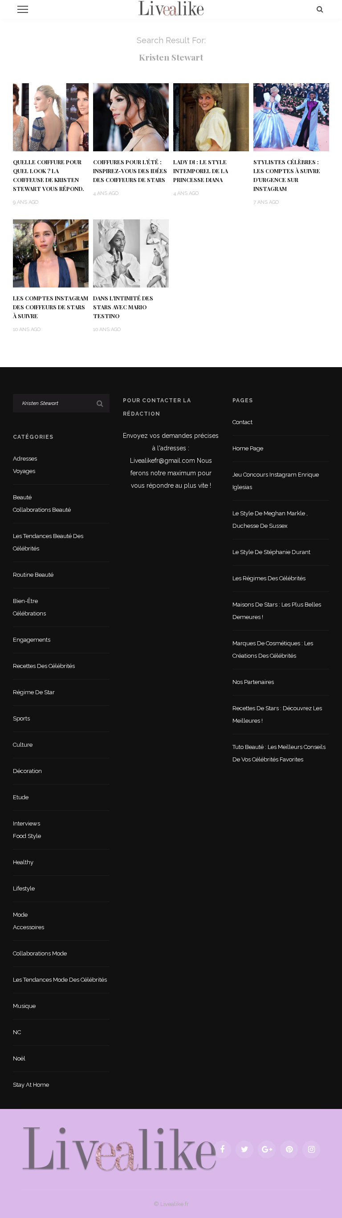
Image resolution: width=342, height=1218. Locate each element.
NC (17, 1032)
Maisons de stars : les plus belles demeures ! (276, 610)
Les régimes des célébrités (268, 578)
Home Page (247, 448)
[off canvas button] (22, 9)
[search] (320, 9)
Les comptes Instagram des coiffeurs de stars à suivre (50, 307)
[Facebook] (222, 1149)
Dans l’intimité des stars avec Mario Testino (123, 307)
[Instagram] (311, 1149)
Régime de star (34, 692)
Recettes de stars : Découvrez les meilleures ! (277, 714)
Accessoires (28, 927)
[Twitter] (244, 1149)
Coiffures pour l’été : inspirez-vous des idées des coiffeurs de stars (130, 170)
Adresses (25, 458)
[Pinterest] (289, 1149)
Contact (242, 422)
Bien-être (25, 601)
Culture (23, 744)
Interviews (26, 823)
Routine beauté (33, 574)
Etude (20, 797)
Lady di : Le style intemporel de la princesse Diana (200, 170)
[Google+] (267, 1149)
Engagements (31, 639)
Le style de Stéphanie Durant (271, 552)
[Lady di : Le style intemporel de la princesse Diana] (211, 117)
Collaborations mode (40, 953)
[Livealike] (119, 1149)
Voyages (24, 471)
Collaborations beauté (42, 509)
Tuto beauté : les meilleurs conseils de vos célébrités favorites (279, 753)
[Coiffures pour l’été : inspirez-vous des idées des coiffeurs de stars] (131, 117)
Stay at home (31, 1084)
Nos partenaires (253, 682)
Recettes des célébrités (44, 666)
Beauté (22, 497)
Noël (19, 1058)
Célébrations (29, 613)
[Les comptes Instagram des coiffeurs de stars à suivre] (51, 253)
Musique (24, 1006)
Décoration (27, 771)
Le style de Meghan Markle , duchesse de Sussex (270, 519)
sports (21, 718)
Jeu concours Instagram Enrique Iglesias (275, 480)
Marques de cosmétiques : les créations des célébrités (272, 649)
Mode (20, 914)
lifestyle (24, 888)
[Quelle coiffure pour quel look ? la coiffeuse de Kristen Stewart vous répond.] (51, 117)
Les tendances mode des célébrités (60, 979)
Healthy (23, 862)
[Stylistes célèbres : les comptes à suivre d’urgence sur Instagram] (291, 117)
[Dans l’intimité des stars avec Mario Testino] (131, 253)
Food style (27, 836)
